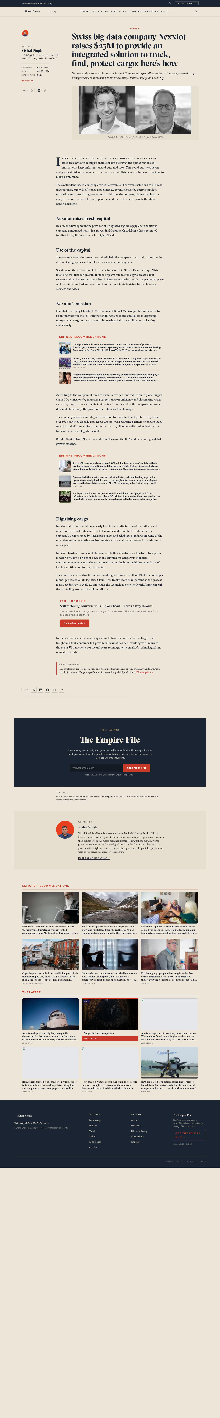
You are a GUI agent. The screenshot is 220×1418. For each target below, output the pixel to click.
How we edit (27, 80)
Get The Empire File (187, 3)
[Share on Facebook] (47, 690)
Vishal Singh (31, 50)
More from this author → (94, 858)
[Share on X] (32, 90)
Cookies (191, 1161)
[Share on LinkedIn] (38, 90)
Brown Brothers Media (25, 1128)
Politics (103, 11)
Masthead (136, 1125)
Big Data (144, 575)
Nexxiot (143, 172)
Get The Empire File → (187, 1135)
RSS (190, 1144)
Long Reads (136, 11)
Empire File (151, 11)
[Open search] (196, 11)
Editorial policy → (144, 672)
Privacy (169, 1161)
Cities (122, 11)
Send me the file (136, 767)
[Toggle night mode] (169, 3)
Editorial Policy (139, 1131)
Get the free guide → (74, 623)
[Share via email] (54, 690)
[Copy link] (45, 90)
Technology (88, 11)
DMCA (203, 1161)
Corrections (137, 1136)
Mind (113, 11)
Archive (93, 1147)
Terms (180, 1161)
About (165, 11)
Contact (135, 1141)
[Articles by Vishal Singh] (28, 36)
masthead (81, 799)
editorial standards (64, 799)
